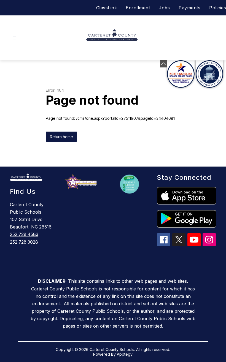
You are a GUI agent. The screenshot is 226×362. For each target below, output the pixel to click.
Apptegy (125, 354)
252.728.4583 (24, 234)
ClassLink (106, 7)
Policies (217, 7)
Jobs (164, 7)
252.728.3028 (24, 242)
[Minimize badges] (163, 63)
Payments (189, 7)
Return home (61, 136)
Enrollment (138, 7)
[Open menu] (14, 38)
